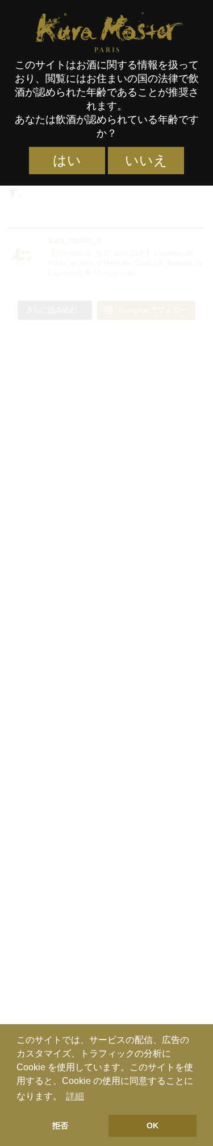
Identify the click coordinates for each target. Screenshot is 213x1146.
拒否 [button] (60, 1125)
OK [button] (152, 1125)
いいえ (146, 160)
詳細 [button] (75, 1096)
